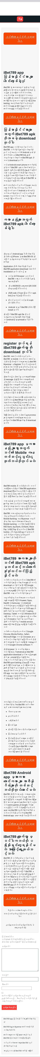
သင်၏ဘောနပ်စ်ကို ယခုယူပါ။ (20, 38)
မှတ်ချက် (6, 946)
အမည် (5, 975)
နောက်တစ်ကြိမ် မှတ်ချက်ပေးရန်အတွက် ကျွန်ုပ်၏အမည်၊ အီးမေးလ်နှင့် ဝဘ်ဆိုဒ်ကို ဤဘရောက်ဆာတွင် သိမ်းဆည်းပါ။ (19, 998)
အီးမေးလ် (5, 984)
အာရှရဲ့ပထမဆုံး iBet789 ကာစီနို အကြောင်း (18, 1051)
